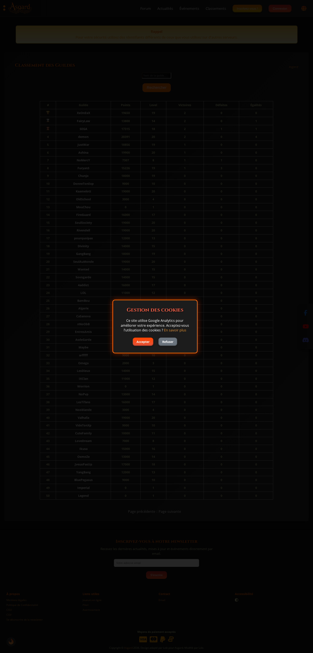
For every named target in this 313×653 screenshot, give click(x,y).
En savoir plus (175, 330)
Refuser (167, 342)
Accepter (142, 342)
